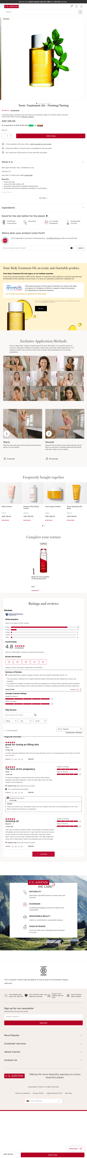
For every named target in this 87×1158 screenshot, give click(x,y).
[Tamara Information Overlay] (39, 125)
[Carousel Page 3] (40, 103)
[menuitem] (71, 6)
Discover (41, 308)
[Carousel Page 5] (43, 103)
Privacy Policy (38, 1093)
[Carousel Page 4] (41, 103)
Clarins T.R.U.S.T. (53, 238)
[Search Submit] (80, 12)
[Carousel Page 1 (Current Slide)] (36, 103)
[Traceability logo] (5, 240)
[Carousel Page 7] (46, 103)
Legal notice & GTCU (54, 1093)
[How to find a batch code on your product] (71, 248)
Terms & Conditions (22, 1093)
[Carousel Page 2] (38, 103)
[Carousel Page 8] (48, 103)
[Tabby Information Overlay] (31, 125)
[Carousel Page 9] (50, 103)
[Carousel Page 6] (45, 103)
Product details (28, 117)
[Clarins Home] (11, 6)
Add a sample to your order (40, 144)
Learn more (28, 175)
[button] (43, 162)
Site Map (68, 1093)
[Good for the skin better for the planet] (47, 216)
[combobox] (43, 1101)
